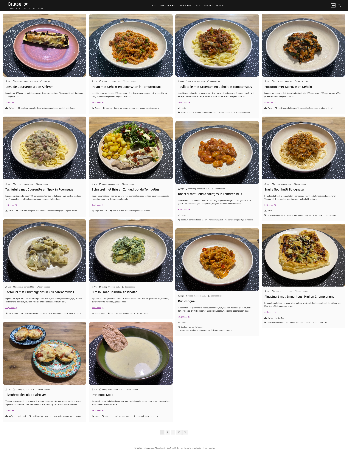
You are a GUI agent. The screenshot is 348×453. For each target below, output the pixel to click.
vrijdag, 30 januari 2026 (110, 287)
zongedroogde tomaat (141, 211)
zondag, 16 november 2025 (111, 389)
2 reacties (46, 81)
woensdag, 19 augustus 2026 (26, 81)
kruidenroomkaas (57, 313)
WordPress (170, 448)
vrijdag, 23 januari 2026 (283, 291)
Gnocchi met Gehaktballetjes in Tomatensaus (210, 194)
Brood (18, 416)
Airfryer (12, 108)
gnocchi (204, 220)
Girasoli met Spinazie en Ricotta (114, 292)
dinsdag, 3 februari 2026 (24, 287)
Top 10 (197, 5)
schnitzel (128, 211)
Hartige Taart (280, 318)
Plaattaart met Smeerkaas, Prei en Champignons (299, 296)
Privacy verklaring (209, 448)
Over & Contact (167, 5)
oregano (132, 108)
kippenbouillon (131, 416)
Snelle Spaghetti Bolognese (284, 189)
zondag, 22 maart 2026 (24, 184)
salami (72, 416)
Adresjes (208, 5)
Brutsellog (18, 4)
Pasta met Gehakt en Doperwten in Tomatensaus (126, 87)
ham (297, 322)
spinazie (324, 108)
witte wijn (235, 112)
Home (154, 5)
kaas (39, 108)
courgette (33, 108)
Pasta (97, 108)
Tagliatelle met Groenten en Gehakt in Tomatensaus (215, 87)
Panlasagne (186, 301)
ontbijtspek (70, 108)
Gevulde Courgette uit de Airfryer (29, 87)
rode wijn (308, 215)
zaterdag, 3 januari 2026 (24, 389)
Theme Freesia (160, 448)
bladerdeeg (279, 322)
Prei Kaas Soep (102, 395)
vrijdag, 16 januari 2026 (196, 296)
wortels (333, 215)
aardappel (109, 416)
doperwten (118, 108)
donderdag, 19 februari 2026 (198, 189)
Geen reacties (130, 81)
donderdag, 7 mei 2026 (283, 81)
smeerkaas (319, 322)
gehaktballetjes (195, 220)
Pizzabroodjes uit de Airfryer (25, 395)
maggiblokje (219, 220)
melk (66, 313)
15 (179, 432)
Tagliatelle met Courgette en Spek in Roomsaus (39, 189)
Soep (97, 416)
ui (158, 108)
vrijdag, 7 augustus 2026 (110, 81)
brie (122, 211)
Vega (16, 313)
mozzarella (229, 220)
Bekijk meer (10, 102)
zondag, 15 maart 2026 (110, 184)
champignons (37, 313)
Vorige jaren (184, 5)
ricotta (132, 313)
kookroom (51, 211)
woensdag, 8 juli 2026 (196, 81)
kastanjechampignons (49, 108)
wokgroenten (245, 112)
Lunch (24, 416)
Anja (9, 81)
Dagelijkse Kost (101, 211)
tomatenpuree (151, 108)
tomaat (142, 108)
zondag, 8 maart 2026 (282, 184)
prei (312, 322)
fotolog (220, 5)
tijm (137, 108)
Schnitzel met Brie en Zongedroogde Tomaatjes (125, 189)
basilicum (24, 108)
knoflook (62, 108)
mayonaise (49, 416)
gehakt (125, 108)
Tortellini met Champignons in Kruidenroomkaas (39, 292)
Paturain (72, 313)
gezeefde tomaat (299, 108)
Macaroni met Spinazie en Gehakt (288, 87)
